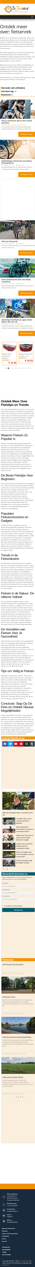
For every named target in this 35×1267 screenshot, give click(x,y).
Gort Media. (5, 1265)
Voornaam (5, 883)
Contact (4, 1238)
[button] (5, 368)
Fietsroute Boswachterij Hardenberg (16, 1037)
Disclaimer (5, 1231)
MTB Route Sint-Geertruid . (13, 964)
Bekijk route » (7, 970)
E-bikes (4, 1252)
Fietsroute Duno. (9, 997)
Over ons (4, 1241)
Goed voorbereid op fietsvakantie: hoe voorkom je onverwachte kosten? (25, 829)
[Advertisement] (17, 199)
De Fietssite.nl (24, 1261)
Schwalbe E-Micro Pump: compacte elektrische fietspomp (24, 821)
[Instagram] (26, 744)
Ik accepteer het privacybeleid (13, 906)
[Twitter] (10, 744)
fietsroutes (6, 1247)
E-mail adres (6, 896)
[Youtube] (15, 744)
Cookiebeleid (5, 1236)
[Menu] (32, 17)
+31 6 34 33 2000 (12, 1205)
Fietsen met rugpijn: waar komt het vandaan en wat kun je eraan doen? (25, 854)
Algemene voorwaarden (8, 1228)
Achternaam (6, 889)
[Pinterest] (21, 744)
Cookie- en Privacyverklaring (10, 1233)
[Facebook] (5, 744)
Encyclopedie (6, 1254)
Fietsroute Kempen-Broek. (13, 1077)
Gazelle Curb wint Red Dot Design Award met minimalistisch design (24, 846)
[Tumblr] (32, 744)
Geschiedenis (6, 1249)
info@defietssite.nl (12, 1211)
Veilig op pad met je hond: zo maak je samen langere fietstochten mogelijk (25, 838)
